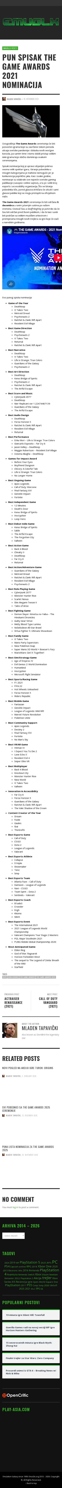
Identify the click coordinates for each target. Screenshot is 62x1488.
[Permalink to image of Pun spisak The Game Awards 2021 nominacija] (31, 120)
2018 (34, 1266)
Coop (35, 1285)
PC (55, 1262)
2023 (43, 1262)
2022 (17, 1278)
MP (17, 1262)
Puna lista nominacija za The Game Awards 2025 (28, 1148)
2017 (23, 1285)
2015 (5, 1270)
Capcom (14, 1266)
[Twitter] (45, 3)
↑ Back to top (31, 1483)
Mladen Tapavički (13, 1076)
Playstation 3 (26, 1278)
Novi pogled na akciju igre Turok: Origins (27, 1068)
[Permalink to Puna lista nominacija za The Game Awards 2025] (31, 1173)
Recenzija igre (24, 1281)
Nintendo (34, 1270)
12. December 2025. (30, 1115)
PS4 (6, 1266)
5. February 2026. (29, 1076)
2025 (21, 1288)
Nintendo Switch (26, 1274)
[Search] (6, 3)
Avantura (12, 1274)
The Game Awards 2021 (45, 977)
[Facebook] (33, 3)
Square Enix (52, 1281)
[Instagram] (39, 3)
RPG (28, 1266)
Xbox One (45, 1266)
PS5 (29, 1285)
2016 (25, 1270)
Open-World (39, 1281)
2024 (6, 1262)
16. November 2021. (31, 98)
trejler (47, 1278)
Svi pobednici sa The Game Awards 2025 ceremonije (26, 1108)
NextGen (53, 1274)
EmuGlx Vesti (10, 48)
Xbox (38, 1274)
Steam (45, 1274)
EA (41, 1288)
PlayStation (12, 1285)
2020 (55, 1266)
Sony (41, 1285)
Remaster (9, 1278)
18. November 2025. (30, 1155)
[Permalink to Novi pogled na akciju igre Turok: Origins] (31, 1095)
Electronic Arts (15, 1270)
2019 (12, 1262)
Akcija (38, 1278)
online (22, 1266)
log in (15, 1207)
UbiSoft (53, 1285)
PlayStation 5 (30, 1262)
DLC (33, 1288)
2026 (46, 1285)
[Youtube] (50, 3)
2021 (4, 977)
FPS (38, 1288)
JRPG (49, 1262)
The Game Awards (27, 977)
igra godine (13, 977)
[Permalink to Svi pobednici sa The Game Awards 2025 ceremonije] (31, 1134)
